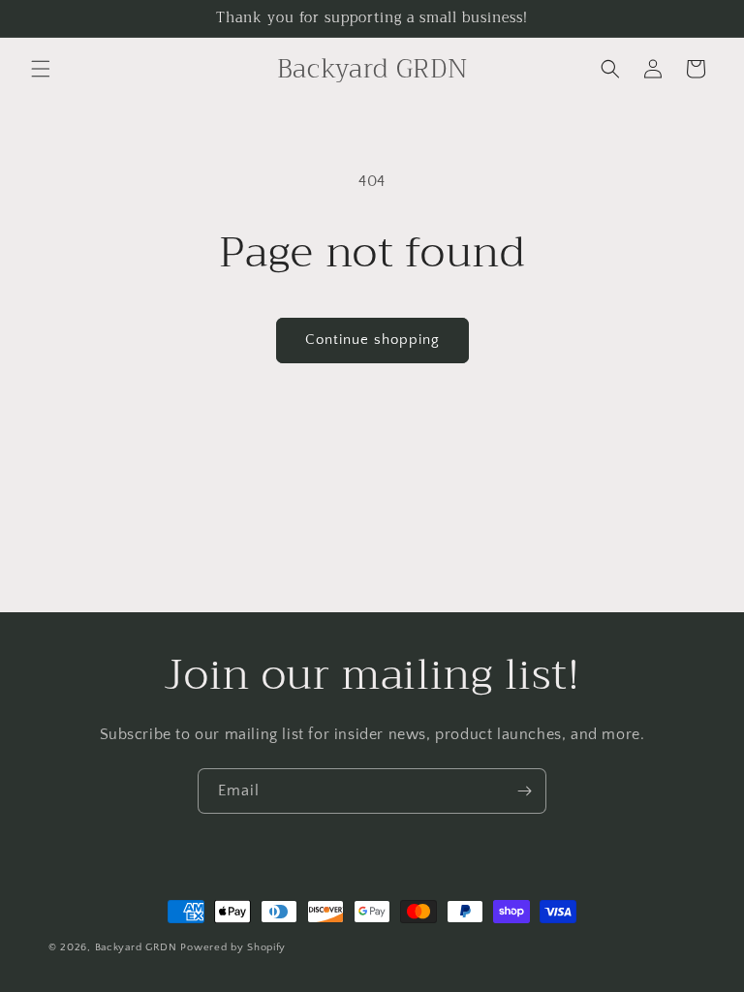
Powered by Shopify (233, 947)
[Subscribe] (524, 791)
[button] (40, 68)
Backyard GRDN (136, 947)
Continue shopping (372, 339)
